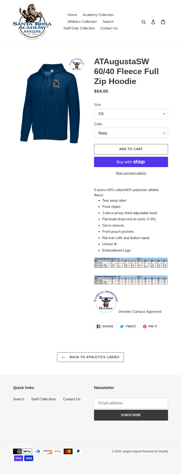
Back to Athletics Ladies (94, 357)
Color (98, 124)
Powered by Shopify (155, 451)
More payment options (131, 173)
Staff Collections (43, 399)
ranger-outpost (132, 451)
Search (18, 399)
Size (97, 105)
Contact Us (72, 399)
